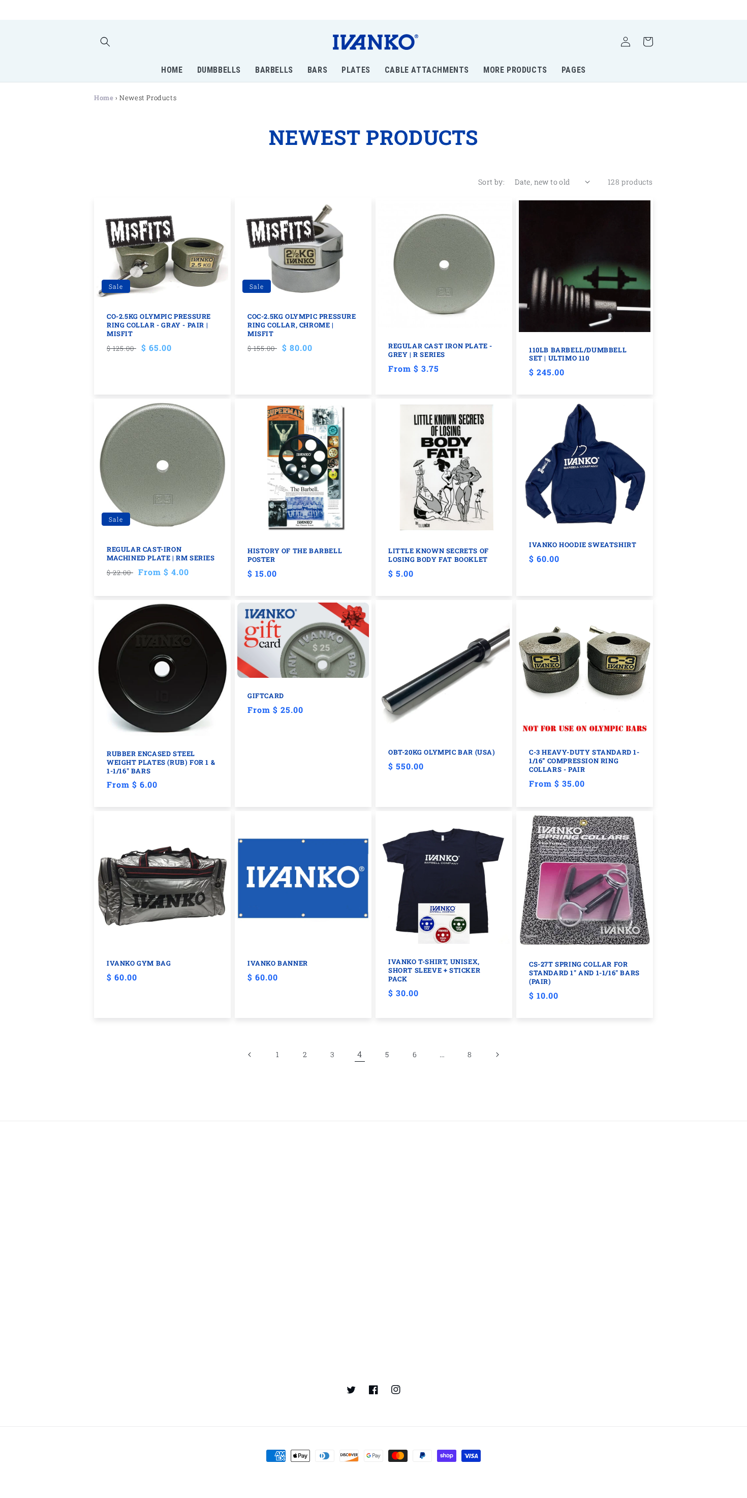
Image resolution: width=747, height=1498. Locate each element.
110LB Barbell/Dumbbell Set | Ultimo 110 (578, 354)
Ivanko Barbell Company (352, 1475)
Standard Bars (261, 1192)
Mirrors (533, 1192)
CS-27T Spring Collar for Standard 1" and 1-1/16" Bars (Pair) (584, 973)
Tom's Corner (543, 1210)
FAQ (243, 1251)
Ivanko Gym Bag (139, 963)
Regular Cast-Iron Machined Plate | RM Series (161, 553)
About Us (252, 1324)
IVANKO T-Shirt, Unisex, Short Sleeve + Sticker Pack (434, 970)
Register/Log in (121, 1272)
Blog (527, 1326)
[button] (105, 42)
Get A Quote (256, 1287)
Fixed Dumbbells (123, 1177)
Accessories (399, 1192)
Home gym (539, 1156)
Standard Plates (406, 1156)
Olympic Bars (260, 1174)
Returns (392, 1269)
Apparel (392, 1174)
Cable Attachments (412, 1210)
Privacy (533, 1251)
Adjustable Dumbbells (133, 1195)
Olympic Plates (263, 1210)
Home (103, 97)
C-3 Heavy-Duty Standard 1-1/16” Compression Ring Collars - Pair (584, 761)
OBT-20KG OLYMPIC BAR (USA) (441, 752)
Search (390, 1251)
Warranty (536, 1287)
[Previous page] (250, 1054)
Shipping (394, 1287)
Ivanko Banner (277, 963)
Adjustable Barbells (270, 1156)
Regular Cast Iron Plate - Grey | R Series (440, 350)
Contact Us (255, 1269)
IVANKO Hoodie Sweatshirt (582, 545)
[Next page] (497, 1054)
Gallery (390, 1326)
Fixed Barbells (119, 1212)
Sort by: (491, 182)
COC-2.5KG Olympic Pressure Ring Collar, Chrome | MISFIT (301, 325)
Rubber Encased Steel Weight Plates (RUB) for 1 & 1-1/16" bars (161, 762)
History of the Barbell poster (294, 555)
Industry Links (262, 1364)
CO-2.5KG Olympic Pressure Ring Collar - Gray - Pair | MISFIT (159, 325)
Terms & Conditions (554, 1269)
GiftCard (265, 696)
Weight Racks (543, 1174)
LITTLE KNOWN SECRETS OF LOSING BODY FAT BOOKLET (438, 555)
